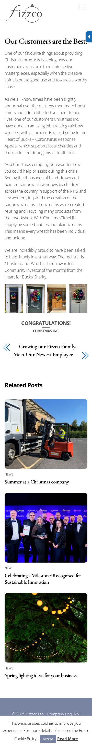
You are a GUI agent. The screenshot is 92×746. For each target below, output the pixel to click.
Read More (67, 738)
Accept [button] (48, 738)
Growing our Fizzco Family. (47, 346)
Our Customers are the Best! (46, 41)
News (9, 474)
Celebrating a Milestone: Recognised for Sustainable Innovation (43, 578)
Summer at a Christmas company (37, 482)
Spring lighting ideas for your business (41, 675)
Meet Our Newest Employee (43, 354)
